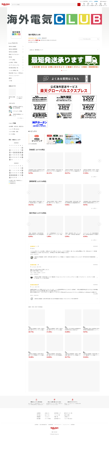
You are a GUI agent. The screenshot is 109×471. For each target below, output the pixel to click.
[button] (103, 1)
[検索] (78, 4)
